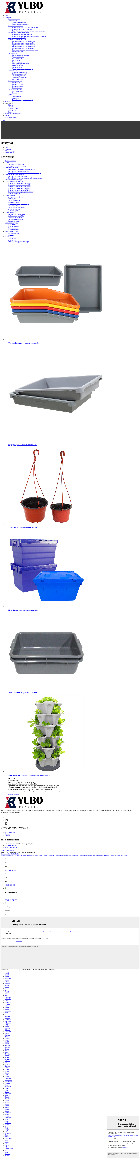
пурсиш (10, 794)
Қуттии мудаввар (17, 51)
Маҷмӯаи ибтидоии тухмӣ (20, 72)
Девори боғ (16, 98)
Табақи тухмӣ (12, 70)
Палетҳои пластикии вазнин (119, 855)
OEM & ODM (9, 101)
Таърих (10, 107)
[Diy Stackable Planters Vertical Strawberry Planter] (46, 771)
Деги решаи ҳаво (17, 91)
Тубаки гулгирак (13, 53)
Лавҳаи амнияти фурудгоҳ (20, 24)
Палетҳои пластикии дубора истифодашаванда (93, 855)
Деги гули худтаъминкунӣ (20, 63)
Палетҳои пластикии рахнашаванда (66, 855)
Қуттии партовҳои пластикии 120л (23, 46)
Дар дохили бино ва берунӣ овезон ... (23, 527)
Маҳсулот (8, 17)
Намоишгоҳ (12, 110)
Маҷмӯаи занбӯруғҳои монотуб (22, 100)
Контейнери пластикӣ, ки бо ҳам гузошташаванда (28, 31)
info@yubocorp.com (11, 847)
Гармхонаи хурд (17, 79)
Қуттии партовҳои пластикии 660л (23, 41)
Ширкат (11, 105)
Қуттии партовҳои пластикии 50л (23, 43)
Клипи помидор (17, 86)
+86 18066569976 (10, 845)
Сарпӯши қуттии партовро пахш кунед (25, 50)
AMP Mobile (15, 854)
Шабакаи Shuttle (17, 65)
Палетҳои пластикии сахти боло (31, 855)
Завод (10, 112)
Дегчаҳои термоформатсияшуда (22, 69)
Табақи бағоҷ (12, 20)
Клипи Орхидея (17, 84)
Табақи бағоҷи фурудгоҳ (20, 22)
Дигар (10, 94)
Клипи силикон (17, 88)
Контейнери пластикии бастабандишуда (25, 27)
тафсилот (16, 794)
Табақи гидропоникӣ (19, 76)
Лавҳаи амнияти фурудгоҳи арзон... (23, 693)
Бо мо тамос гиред (10, 117)
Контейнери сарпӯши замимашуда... (23, 610)
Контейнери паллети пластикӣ (22, 34)
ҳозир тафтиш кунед (7, 850)
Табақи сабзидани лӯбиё (20, 74)
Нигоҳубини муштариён (13, 113)
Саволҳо (7, 835)
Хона (6, 15)
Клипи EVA (16, 82)
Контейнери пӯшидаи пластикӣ (22, 29)
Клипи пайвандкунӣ (15, 81)
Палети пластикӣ (14, 19)
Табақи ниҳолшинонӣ (19, 77)
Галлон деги (16, 60)
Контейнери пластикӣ (15, 26)
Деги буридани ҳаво (15, 89)
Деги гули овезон (18, 62)
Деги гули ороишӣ (18, 57)
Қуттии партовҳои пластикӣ (17, 39)
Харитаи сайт (5, 854)
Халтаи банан (16, 96)
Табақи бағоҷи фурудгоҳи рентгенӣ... (24, 343)
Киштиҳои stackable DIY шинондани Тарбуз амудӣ (29, 775)
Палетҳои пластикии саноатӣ (10, 855)
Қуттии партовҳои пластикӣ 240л (23, 48)
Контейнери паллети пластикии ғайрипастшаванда (29, 36)
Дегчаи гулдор (17, 58)
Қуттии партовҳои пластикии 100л (23, 45)
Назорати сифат (13, 108)
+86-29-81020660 (10, 885)
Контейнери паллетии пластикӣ (18, 32)
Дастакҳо (15, 93)
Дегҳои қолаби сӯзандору (20, 55)
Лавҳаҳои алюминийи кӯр (17, 38)
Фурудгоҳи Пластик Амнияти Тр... (22, 445)
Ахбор (7, 115)
